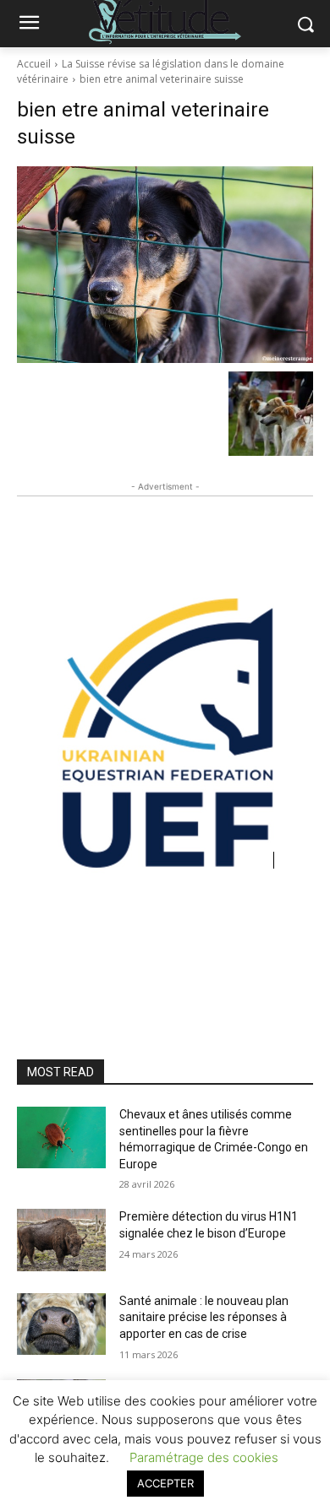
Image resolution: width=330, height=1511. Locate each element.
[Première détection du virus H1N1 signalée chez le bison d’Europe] (61, 1240)
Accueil (34, 64)
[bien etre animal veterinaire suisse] (165, 264)
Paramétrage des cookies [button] (203, 1457)
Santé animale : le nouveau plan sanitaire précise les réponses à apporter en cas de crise (204, 1317)
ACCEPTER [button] (165, 1483)
